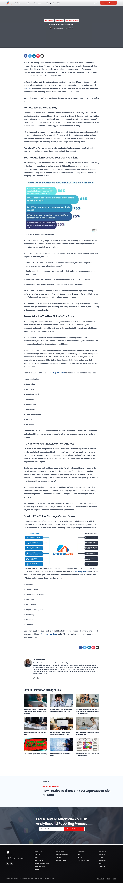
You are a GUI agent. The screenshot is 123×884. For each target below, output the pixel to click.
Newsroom (102, 860)
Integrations (38, 860)
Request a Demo (107, 3)
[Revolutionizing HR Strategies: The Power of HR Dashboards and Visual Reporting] (35, 700)
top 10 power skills (57, 373)
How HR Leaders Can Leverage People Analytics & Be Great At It (60, 733)
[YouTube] (11, 863)
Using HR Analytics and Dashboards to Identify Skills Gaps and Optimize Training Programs (87, 711)
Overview (37, 854)
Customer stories (83, 860)
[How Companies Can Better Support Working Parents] (87, 723)
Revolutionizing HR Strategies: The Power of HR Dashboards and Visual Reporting (35, 711)
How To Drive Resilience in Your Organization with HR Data (76, 793)
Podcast (80, 857)
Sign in (95, 3)
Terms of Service (49, 878)
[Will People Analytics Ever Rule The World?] (61, 744)
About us (102, 854)
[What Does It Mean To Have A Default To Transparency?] (87, 744)
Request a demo (61, 860)
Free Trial (56, 3)
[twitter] (34, 678)
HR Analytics (59, 20)
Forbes (28, 88)
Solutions (28, 3)
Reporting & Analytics (41, 863)
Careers (101, 857)
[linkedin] (38, 678)
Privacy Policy (39, 878)
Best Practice (49, 20)
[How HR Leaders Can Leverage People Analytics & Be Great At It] (61, 723)
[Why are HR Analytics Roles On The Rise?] (35, 723)
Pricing (48, 3)
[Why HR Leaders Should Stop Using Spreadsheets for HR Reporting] (61, 700)
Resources (38, 3)
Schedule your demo (49, 634)
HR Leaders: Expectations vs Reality (35, 754)
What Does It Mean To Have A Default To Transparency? (87, 754)
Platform (17, 3)
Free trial (102, 866)
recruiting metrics (82, 571)
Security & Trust (39, 866)
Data (36, 857)
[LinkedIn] (7, 863)
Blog (79, 854)
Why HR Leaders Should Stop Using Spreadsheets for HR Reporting (61, 710)
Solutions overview (62, 854)
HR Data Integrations (72, 20)
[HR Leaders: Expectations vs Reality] (35, 744)
